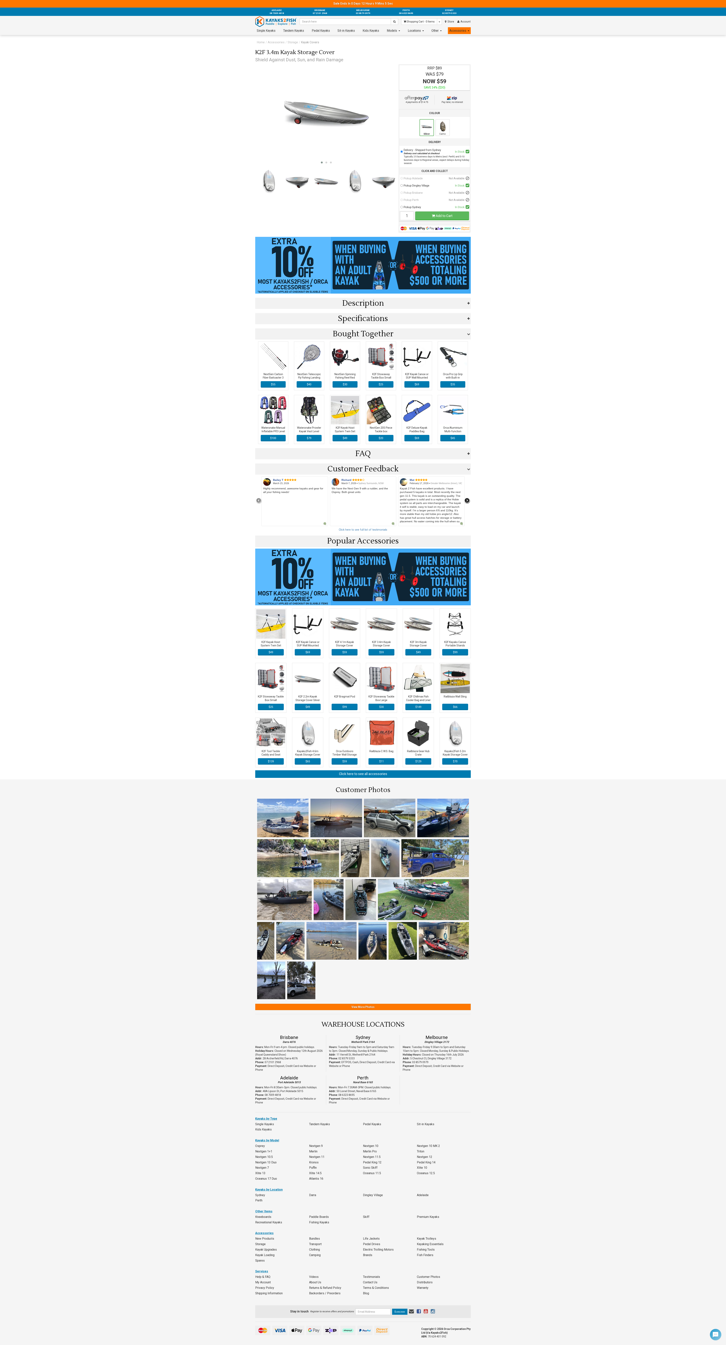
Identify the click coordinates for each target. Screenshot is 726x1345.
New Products (264, 1238)
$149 (418, 706)
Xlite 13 (260, 1173)
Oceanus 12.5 (426, 1173)
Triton (420, 1151)
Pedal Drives (371, 1244)
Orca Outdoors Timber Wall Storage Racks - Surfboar (344, 755)
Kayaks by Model (267, 1140)
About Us (315, 1282)
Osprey (260, 1146)
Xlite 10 (422, 1167)
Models (392, 30)
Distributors (425, 1282)
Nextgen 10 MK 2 (428, 1146)
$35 (453, 384)
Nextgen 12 (424, 1157)
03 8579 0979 (420, 1062)
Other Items (263, 1211)
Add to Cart (443, 216)
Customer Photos (428, 1277)
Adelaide (289, 1078)
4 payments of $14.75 (417, 102)
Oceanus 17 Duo (266, 1178)
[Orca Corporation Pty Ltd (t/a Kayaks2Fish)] (276, 21)
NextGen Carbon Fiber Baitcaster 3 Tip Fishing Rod (273, 378)
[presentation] (258, 500)
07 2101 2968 (273, 1062)
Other (435, 30)
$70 (455, 761)
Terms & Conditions (376, 1288)
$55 (273, 384)
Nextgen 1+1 (263, 1151)
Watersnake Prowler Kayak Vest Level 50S (309, 431)
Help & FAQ (262, 1277)
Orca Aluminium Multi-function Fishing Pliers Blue (453, 431)
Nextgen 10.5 (264, 1157)
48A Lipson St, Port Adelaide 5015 (283, 1091)
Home (261, 42)
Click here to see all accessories (363, 774)
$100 (273, 438)
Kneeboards (263, 1217)
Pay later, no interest (452, 102)
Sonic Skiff (370, 1167)
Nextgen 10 (370, 1146)
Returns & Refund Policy (325, 1288)
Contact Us (370, 1282)
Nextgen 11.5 (372, 1157)
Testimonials (371, 1277)
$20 (381, 438)
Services (261, 1271)
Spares (260, 1260)
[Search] (394, 21)
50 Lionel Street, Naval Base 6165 (356, 1091)
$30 (345, 384)
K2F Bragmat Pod (344, 696)
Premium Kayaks (428, 1217)
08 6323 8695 (346, 1094)
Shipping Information (269, 1293)
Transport (315, 1244)
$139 (271, 761)
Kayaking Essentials (430, 1244)
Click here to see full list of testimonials (363, 529)
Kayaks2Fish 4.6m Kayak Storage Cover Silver (307, 755)
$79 (309, 438)
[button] (322, 162)
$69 (417, 384)
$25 (381, 384)
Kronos (314, 1162)
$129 (418, 761)
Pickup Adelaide (413, 178)
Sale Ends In (363, 3)
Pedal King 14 (426, 1162)
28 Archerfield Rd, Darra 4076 (280, 1058)
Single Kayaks (266, 30)
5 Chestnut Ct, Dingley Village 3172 (430, 1058)
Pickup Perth (411, 199)
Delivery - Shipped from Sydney (422, 151)
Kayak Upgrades (266, 1249)
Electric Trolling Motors (378, 1249)
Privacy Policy (264, 1288)
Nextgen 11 (316, 1157)
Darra (312, 1195)
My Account (263, 1282)
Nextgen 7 (262, 1167)
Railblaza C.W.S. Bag (381, 751)
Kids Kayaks (371, 30)
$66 (455, 706)
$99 (455, 652)
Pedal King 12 (372, 1162)
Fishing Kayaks (319, 1222)
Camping (315, 1255)
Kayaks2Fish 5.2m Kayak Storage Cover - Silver (455, 755)
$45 (453, 438)
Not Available (457, 178)
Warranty (422, 1288)
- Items (421, 21)
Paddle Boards (319, 1217)
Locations (414, 30)
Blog (366, 1293)
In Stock (460, 151)
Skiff (366, 1217)
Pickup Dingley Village (416, 185)
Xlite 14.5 (315, 1173)
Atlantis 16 (316, 1178)
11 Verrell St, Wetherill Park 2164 (356, 1054)
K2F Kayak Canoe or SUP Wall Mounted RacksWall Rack (417, 378)
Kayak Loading (265, 1255)
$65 (308, 761)
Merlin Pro (370, 1151)
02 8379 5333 (346, 1058)
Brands (367, 1255)
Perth (362, 1078)
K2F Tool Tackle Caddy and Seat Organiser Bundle (271, 755)
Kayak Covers (310, 42)
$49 (345, 438)
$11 (381, 761)
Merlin (313, 1151)
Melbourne (437, 1037)
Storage (293, 42)
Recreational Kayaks (268, 1222)
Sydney (363, 1037)
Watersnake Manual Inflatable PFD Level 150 (273, 431)
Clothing (314, 1249)
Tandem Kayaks (293, 30)
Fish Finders (425, 1255)
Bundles (314, 1238)
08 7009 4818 (273, 1094)
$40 (309, 384)
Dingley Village (373, 1195)
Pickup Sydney (412, 207)
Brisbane (289, 1037)
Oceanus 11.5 (372, 1173)
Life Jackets (371, 1238)
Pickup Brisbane (413, 192)
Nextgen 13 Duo (266, 1162)
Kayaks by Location (269, 1189)
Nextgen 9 (316, 1146)
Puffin (313, 1167)
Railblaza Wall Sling (455, 696)
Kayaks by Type (266, 1118)
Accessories (457, 30)
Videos (314, 1277)
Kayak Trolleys (426, 1238)
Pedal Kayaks (321, 30)
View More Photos (363, 1006)
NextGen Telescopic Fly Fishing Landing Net (309, 378)
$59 (344, 652)
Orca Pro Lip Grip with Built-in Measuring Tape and (453, 378)
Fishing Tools (426, 1249)
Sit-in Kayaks (346, 30)
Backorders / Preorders (325, 1293)
